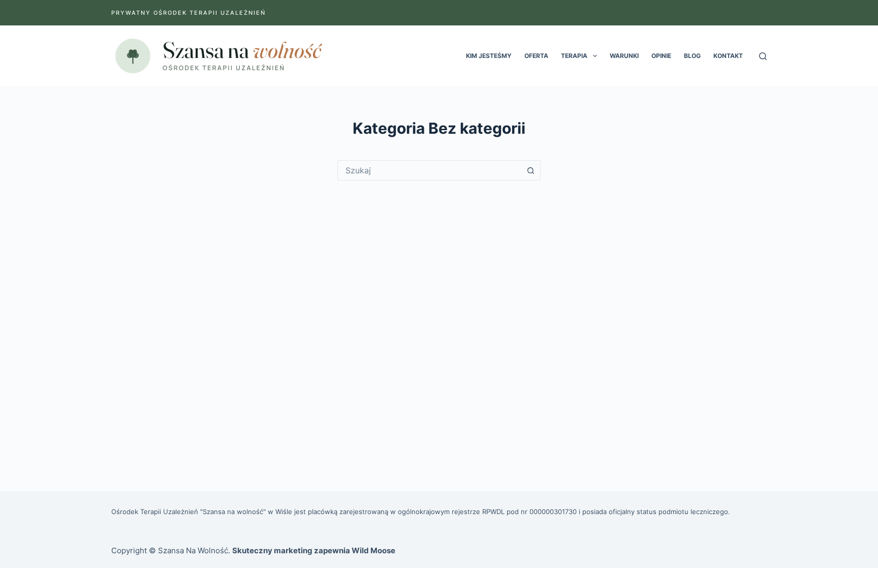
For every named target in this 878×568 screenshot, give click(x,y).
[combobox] (429, 170)
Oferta (536, 55)
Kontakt (728, 55)
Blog (692, 55)
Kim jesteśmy (489, 55)
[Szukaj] (763, 56)
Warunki (624, 55)
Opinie (661, 55)
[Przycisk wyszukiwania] (530, 170)
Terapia (574, 55)
